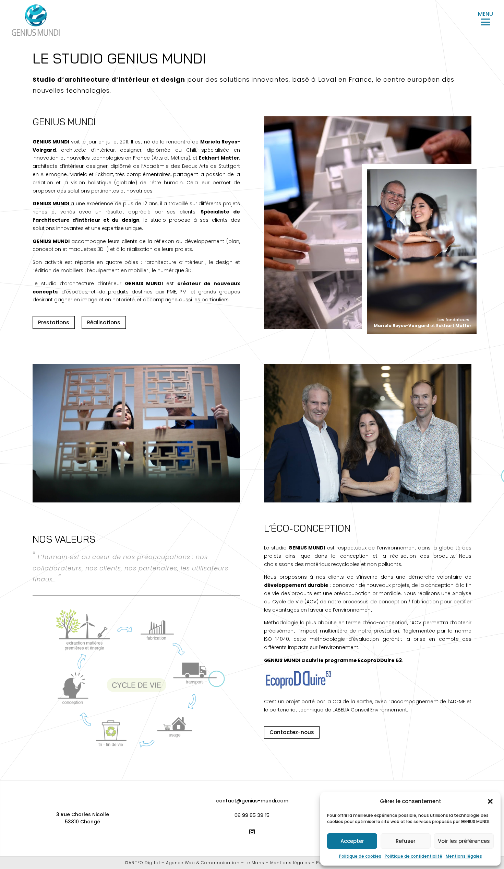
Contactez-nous (291, 732)
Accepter (352, 841)
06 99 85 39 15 (252, 815)
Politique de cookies (360, 856)
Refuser (406, 841)
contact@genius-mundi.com (252, 800)
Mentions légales (464, 856)
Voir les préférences (464, 841)
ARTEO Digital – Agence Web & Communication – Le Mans (196, 863)
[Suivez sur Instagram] (252, 831)
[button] (490, 801)
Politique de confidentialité (413, 856)
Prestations (53, 322)
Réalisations (103, 322)
